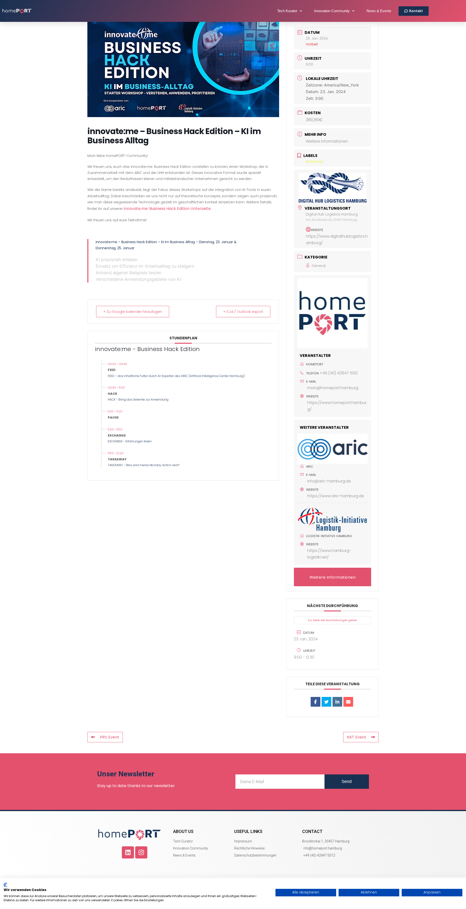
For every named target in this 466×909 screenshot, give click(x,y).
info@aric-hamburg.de (329, 481)
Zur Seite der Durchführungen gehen (332, 620)
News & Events (378, 11)
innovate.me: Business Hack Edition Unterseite (167, 208)
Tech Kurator (287, 11)
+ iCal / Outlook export (243, 311)
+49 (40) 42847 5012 (339, 373)
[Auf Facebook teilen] (315, 702)
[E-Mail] (348, 702)
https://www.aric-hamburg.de (335, 496)
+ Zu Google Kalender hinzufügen (132, 311)
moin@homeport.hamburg (332, 388)
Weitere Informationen (327, 141)
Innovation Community (332, 11)
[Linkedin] (128, 852)
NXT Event (356, 737)
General (318, 265)
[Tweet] (326, 702)
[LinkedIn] (337, 702)
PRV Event (109, 737)
